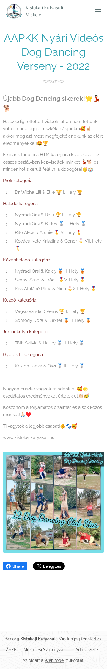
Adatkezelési (88, 649)
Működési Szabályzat (44, 649)
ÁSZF (11, 649)
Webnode (54, 660)
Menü (98, 11)
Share (18, 566)
